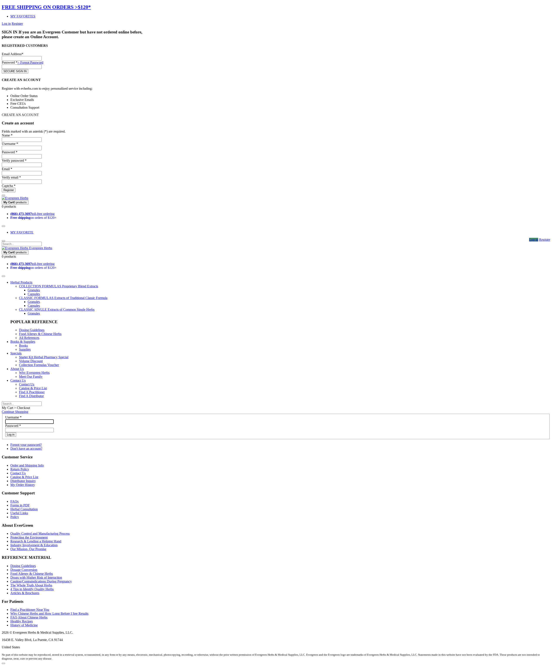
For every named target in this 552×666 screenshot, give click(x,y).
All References (29, 338)
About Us (17, 369)
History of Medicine (24, 625)
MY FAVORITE (21, 232)
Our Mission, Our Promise (28, 549)
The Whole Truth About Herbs (31, 585)
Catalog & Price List (33, 388)
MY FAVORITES (22, 16)
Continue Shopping (15, 412)
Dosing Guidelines (31, 330)
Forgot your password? (26, 445)
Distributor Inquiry (23, 481)
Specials (16, 353)
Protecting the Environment (29, 537)
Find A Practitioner (32, 392)
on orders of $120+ (33, 217)
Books (23, 345)
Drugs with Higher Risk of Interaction (36, 577)
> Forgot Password (30, 62)
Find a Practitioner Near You (29, 609)
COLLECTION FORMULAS (58, 286)
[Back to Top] (3, 663)
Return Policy (19, 469)
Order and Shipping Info (27, 465)
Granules (34, 290)
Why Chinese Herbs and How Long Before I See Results (49, 613)
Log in (6, 23)
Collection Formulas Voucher (39, 365)
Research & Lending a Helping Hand (35, 541)
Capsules (34, 294)
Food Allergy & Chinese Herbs (40, 334)
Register (17, 23)
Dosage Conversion (23, 570)
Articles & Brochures (24, 593)
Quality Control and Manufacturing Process (40, 533)
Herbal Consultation (24, 509)
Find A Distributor (31, 396)
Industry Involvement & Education (34, 545)
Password (13, 426)
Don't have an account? (26, 448)
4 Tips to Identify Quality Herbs (32, 589)
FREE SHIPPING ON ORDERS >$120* (46, 7)
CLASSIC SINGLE (56, 309)
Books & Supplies (22, 341)
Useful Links (19, 513)
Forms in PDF (20, 505)
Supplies (25, 349)
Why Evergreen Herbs (34, 373)
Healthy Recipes (21, 621)
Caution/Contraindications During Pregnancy (41, 581)
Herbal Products (21, 282)
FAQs (14, 501)
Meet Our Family (30, 376)
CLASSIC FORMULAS (63, 298)
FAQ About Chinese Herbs (28, 617)
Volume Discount (31, 361)
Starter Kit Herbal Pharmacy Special (43, 357)
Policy (14, 517)
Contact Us (18, 380)
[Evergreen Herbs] (15, 198)
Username (13, 417)
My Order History (22, 485)
